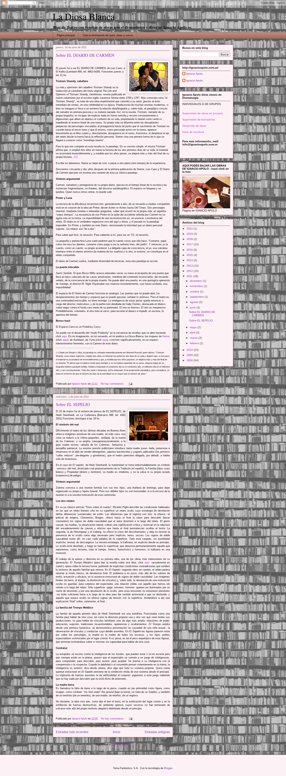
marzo (194, 337)
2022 (190, 228)
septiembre (197, 296)
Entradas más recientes (72, 732)
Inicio (116, 732)
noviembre (197, 286)
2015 (190, 255)
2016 (190, 249)
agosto (194, 302)
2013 (190, 265)
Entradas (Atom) (121, 744)
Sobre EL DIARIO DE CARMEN (85, 55)
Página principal (66, 35)
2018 (190, 239)
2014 (190, 260)
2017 (190, 244)
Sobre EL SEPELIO (73, 404)
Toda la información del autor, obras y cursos (107, 35)
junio (193, 307)
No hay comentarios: (113, 383)
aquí (64, 336)
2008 (190, 360)
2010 (190, 349)
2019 (190, 233)
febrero (195, 343)
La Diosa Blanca (84, 16)
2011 (190, 276)
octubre (195, 291)
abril (193, 332)
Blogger (168, 768)
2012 (190, 270)
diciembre (196, 280)
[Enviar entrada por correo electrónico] (130, 383)
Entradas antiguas (157, 732)
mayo (193, 327)
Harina (165, 336)
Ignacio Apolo (194, 73)
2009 (190, 355)
